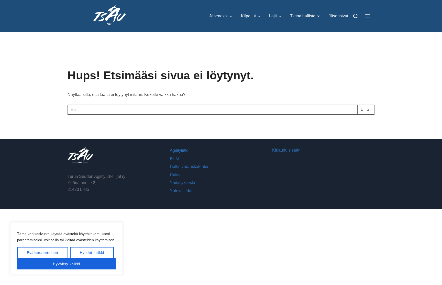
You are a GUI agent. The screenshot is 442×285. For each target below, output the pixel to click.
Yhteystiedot (181, 191)
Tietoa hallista (302, 16)
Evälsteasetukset (42, 253)
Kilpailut (248, 16)
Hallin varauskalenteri (189, 166)
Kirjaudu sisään (286, 150)
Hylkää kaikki (92, 253)
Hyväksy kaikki (66, 264)
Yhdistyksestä (182, 182)
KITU (174, 158)
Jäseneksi (218, 16)
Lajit (273, 16)
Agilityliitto (179, 150)
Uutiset (176, 174)
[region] (66, 248)
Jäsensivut (338, 16)
